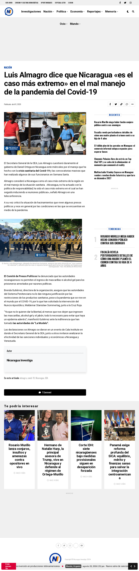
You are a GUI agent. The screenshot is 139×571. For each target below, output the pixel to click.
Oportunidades (46, 2)
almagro (23, 378)
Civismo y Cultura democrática (26, 2)
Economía (76, 11)
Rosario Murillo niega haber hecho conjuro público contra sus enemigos (113, 123)
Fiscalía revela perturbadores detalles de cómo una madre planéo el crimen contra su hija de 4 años (114, 135)
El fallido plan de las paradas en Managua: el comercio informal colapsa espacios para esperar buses (114, 148)
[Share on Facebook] (110, 104)
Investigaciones (31, 11)
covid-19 (31, 378)
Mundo (74, 23)
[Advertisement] (69, 39)
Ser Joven (8, 2)
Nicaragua (40, 378)
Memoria (110, 11)
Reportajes (94, 11)
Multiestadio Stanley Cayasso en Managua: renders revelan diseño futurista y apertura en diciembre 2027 (114, 175)
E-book (70, 2)
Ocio (63, 23)
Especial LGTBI (60, 2)
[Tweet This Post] (115, 104)
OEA (46, 378)
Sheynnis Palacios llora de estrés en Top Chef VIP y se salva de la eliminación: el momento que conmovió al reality (112, 162)
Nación (47, 11)
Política (61, 11)
